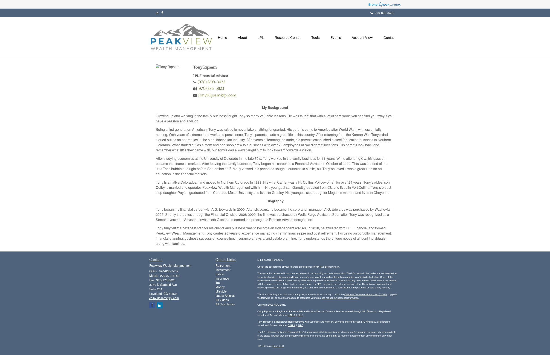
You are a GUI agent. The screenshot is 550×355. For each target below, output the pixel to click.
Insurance (222, 278)
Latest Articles (225, 295)
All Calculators (225, 304)
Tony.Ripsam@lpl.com (217, 95)
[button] (242, 38)
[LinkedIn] (157, 13)
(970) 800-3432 (211, 82)
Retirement (223, 265)
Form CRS (278, 345)
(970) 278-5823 (211, 88)
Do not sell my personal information (340, 297)
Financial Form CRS (272, 259)
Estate (219, 274)
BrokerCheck (332, 266)
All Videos (222, 300)
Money (220, 287)
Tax (217, 282)
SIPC (300, 315)
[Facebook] (162, 13)
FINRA (291, 315)
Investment (223, 270)
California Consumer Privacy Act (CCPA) (365, 294)
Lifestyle (221, 291)
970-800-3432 (384, 13)
